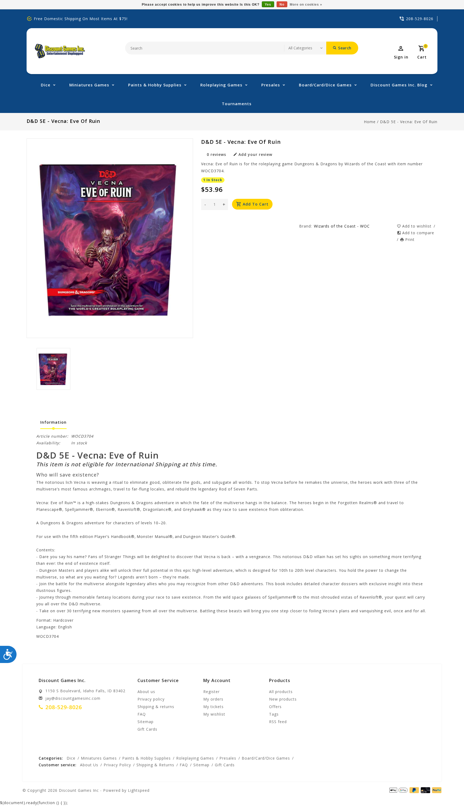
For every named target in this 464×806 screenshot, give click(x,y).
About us (146, 691)
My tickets (213, 706)
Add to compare (418, 232)
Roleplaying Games (221, 84)
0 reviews (216, 154)
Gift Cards (147, 729)
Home (370, 121)
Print (410, 239)
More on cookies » (306, 4)
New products (283, 699)
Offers (275, 706)
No (282, 4)
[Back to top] (448, 790)
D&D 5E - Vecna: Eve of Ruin (408, 121)
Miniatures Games (89, 84)
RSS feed (278, 721)
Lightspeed (139, 790)
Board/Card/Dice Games (325, 84)
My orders (213, 699)
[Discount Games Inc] (60, 51)
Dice (45, 84)
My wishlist (214, 714)
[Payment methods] (435, 790)
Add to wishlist (417, 226)
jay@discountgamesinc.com (72, 698)
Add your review (255, 154)
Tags (274, 714)
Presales (270, 84)
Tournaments (237, 103)
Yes (268, 4)
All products (281, 691)
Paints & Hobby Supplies (155, 84)
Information (53, 422)
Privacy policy (151, 699)
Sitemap (145, 721)
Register (211, 691)
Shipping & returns (155, 706)
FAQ (141, 714)
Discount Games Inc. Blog (399, 84)
